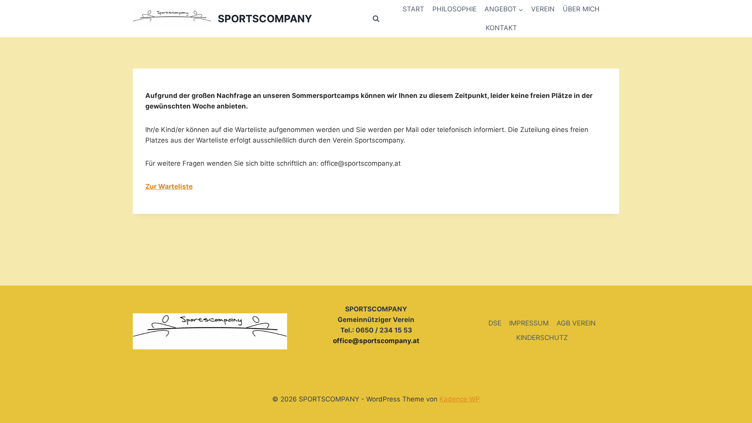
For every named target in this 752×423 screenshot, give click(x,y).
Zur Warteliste (169, 186)
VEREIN (543, 9)
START (413, 9)
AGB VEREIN (576, 323)
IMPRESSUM (529, 323)
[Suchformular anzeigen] (376, 19)
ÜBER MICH (581, 9)
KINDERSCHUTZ (542, 338)
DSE (494, 323)
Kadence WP (459, 399)
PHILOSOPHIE (454, 9)
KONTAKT (501, 28)
